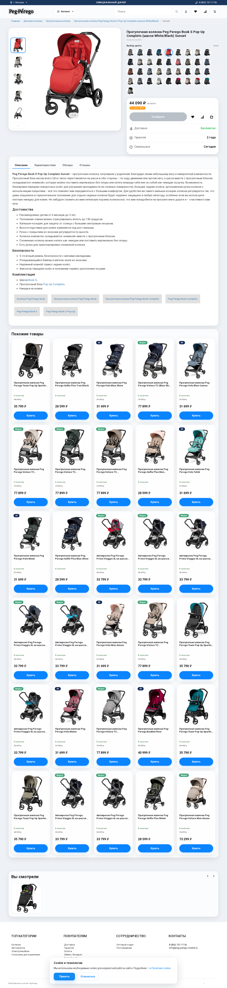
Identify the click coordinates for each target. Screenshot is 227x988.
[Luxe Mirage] (140, 81)
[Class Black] (188, 72)
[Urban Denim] (207, 62)
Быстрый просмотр (31, 348)
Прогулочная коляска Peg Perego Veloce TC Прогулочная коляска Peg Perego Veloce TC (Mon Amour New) (153, 644)
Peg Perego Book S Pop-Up (60, 311)
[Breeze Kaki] (188, 62)
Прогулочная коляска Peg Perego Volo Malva (70, 730)
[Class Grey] (197, 72)
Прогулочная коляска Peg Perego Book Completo (132, 299)
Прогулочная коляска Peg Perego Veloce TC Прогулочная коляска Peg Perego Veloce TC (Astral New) (29, 471)
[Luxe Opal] (150, 62)
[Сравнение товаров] (205, 11)
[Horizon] (150, 72)
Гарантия (69, 948)
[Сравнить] (202, 117)
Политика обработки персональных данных (185, 983)
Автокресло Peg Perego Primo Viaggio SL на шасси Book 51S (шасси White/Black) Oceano (29, 730)
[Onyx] (169, 81)
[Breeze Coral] (178, 62)
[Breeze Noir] (197, 62)
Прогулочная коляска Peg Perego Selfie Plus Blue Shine (71, 557)
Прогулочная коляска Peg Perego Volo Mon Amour (111, 643)
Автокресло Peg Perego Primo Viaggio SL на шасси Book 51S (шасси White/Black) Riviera (153, 557)
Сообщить (158, 116)
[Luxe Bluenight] (130, 62)
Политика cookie (212, 983)
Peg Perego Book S (27, 311)
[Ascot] (130, 53)
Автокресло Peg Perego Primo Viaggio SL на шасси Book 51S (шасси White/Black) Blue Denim (29, 644)
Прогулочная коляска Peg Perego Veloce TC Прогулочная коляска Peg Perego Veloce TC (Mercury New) (112, 730)
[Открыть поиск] (176, 11)
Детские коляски (33, 21)
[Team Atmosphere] (169, 72)
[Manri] (159, 62)
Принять (64, 976)
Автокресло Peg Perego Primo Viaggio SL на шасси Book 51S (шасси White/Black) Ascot (112, 817)
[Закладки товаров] (195, 11)
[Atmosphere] (130, 91)
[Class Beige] (178, 72)
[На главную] (21, 11)
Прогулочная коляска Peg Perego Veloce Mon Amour (194, 816)
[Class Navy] (207, 72)
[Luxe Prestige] (150, 81)
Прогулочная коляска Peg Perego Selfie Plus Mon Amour (153, 471)
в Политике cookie (160, 968)
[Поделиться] (212, 117)
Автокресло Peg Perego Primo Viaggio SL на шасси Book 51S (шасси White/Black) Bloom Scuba (70, 644)
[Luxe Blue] (207, 53)
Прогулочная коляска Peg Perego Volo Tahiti (194, 470)
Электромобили (20, 951)
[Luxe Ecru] (130, 81)
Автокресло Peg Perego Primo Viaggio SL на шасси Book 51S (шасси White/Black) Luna (70, 817)
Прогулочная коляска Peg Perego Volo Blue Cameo (194, 384)
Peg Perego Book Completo (183, 299)
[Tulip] (197, 81)
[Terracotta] (130, 72)
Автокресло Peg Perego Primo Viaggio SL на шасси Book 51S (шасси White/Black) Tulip (112, 557)
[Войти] (186, 11)
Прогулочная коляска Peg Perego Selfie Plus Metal (153, 816)
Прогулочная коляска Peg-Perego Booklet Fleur (153, 730)
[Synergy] (178, 53)
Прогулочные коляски (58, 21)
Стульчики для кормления (26, 954)
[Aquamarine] (207, 81)
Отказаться (88, 976)
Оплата (68, 951)
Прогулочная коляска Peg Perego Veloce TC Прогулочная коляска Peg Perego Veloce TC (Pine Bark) (113, 471)
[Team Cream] (159, 72)
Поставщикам (124, 948)
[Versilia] (188, 53)
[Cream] (188, 81)
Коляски (16, 944)
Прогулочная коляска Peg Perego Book (75, 299)
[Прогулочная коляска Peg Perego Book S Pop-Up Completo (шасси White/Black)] (26, 898)
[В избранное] (192, 117)
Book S (32, 280)
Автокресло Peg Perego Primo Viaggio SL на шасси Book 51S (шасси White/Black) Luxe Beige (194, 557)
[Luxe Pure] (159, 81)
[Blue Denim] (140, 53)
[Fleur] (178, 81)
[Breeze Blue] (169, 62)
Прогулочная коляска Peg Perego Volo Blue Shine (111, 384)
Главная (15, 21)
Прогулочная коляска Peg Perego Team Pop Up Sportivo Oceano (196, 730)
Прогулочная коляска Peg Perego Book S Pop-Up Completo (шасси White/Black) (116, 21)
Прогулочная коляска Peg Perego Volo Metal (29, 557)
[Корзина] (214, 11)
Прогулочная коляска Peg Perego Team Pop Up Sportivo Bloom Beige (30, 384)
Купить (31, 415)
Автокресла (18, 948)
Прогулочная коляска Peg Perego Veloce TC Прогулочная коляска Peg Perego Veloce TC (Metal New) (70, 471)
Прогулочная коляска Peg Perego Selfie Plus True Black (72, 384)
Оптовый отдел (125, 944)
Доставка (69, 944)
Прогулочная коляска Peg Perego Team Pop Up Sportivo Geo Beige (30, 817)
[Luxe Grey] (140, 62)
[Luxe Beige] (197, 53)
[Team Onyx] (140, 72)
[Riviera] (150, 53)
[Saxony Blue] (159, 53)
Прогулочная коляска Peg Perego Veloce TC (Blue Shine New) (155, 384)
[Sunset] (169, 53)
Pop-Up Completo (53, 284)
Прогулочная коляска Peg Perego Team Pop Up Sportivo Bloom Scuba (196, 644)
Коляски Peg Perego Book (31, 299)
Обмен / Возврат (73, 954)
